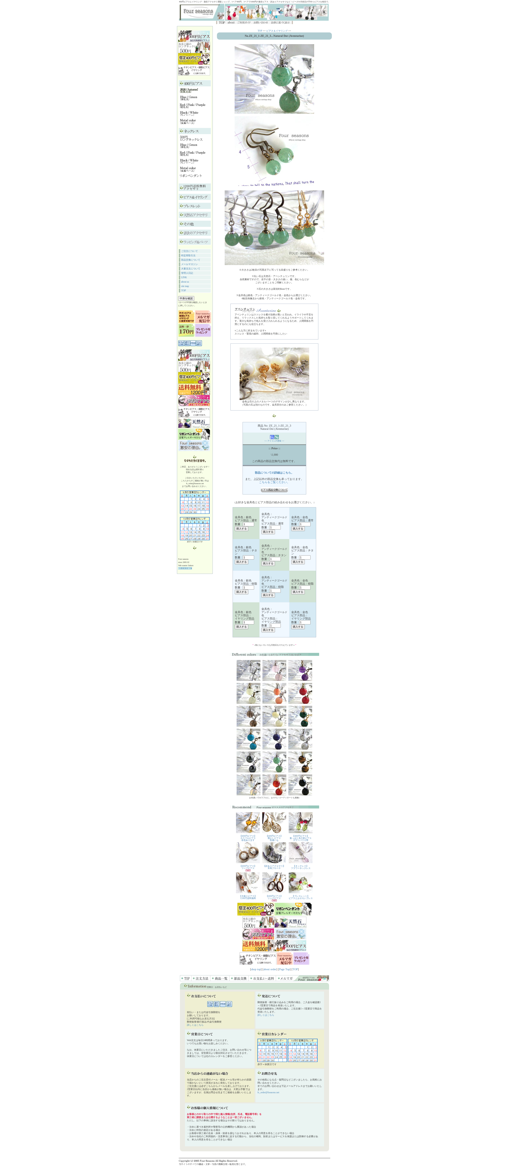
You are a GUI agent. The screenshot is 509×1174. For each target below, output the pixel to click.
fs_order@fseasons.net (268, 1092)
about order (269, 969)
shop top (256, 969)
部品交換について (190, 259)
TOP (183, 290)
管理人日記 (187, 273)
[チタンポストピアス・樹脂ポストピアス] (186, 322)
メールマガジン (189, 264)
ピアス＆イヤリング (277, 30)
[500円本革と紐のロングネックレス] (191, 139)
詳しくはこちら (195, 1025)
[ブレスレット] (192, 207)
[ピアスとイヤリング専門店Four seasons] (201, 19)
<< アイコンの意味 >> (274, 441)
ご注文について (189, 251)
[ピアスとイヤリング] (196, 198)
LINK (184, 277)
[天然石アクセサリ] (196, 216)
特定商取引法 (188, 255)
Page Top (284, 969)
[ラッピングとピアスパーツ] (196, 243)
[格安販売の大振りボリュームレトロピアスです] (195, 189)
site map (185, 286)
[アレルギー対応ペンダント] (191, 178)
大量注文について (190, 268)
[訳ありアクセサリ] (196, 234)
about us (185, 281)
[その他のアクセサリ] (189, 225)
